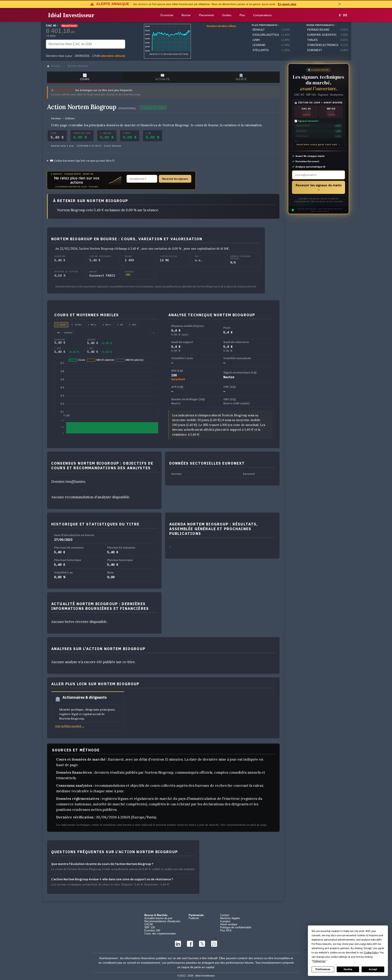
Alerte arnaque (228, 924)
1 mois (92, 324)
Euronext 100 (152, 930)
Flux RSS (226, 930)
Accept (373, 969)
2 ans (132, 324)
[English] (345, 15)
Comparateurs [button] (262, 15)
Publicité (194, 918)
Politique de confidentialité (235, 927)
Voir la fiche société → (69, 726)
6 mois (106, 324)
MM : (65, 332)
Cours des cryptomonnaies (160, 933)
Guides (226, 15)
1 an (120, 324)
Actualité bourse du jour (158, 918)
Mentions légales (230, 918)
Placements (206, 15)
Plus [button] (242, 15)
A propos (225, 921)
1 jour (61, 324)
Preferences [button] (319, 961)
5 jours (77, 324)
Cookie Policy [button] (371, 952)
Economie (166, 15)
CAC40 (148, 924)
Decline (348, 969)
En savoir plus (287, 4)
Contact (224, 915)
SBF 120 (149, 927)
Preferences (322, 969)
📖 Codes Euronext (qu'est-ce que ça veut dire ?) (82, 160)
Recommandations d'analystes (162, 921)
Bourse (186, 15)
